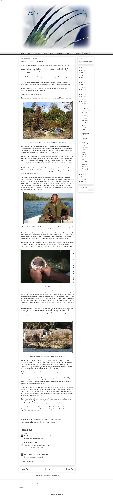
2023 (82, 77)
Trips (53, 422)
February (84, 166)
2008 (82, 181)
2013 (82, 101)
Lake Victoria (34, 422)
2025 (82, 72)
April (83, 161)
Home (22, 53)
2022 (82, 80)
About (29, 53)
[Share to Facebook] (60, 419)
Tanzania (48, 422)
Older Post (70, 469)
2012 (82, 172)
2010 (82, 176)
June (83, 157)
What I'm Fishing (48, 53)
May (83, 159)
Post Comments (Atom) (51, 475)
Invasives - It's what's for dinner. (85, 117)
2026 (82, 70)
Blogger (60, 494)
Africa (27, 422)
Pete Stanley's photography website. (49, 407)
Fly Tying (69, 53)
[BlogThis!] (57, 419)
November (85, 106)
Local (86, 53)
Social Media (60, 53)
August (84, 152)
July (83, 154)
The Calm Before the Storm (85, 144)
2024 (82, 75)
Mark (25, 452)
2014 (82, 99)
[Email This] (55, 419)
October (84, 108)
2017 (82, 92)
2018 (82, 89)
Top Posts (37, 53)
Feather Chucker (29, 442)
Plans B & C (85, 112)
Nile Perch (42, 422)
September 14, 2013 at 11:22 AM (34, 457)
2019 (82, 87)
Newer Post (25, 469)
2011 (82, 174)
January (84, 169)
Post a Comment (27, 461)
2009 (82, 179)
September (85, 110)
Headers (78, 53)
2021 (82, 82)
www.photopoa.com (33, 410)
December (85, 103)
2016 (82, 94)
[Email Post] (52, 419)
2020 (82, 84)
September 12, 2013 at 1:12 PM (33, 448)
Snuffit (26, 433)
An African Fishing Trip (85, 138)
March (84, 164)
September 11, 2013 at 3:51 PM (33, 438)
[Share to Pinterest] (61, 419)
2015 (82, 96)
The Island (84, 123)
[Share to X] (58, 419)
